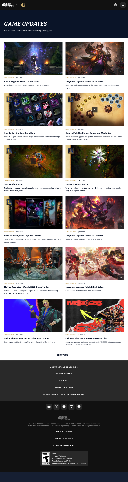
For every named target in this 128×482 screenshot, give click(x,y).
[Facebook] (64, 406)
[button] (33, 65)
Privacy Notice (64, 432)
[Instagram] (71, 406)
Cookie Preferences (64, 445)
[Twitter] (56, 406)
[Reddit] (79, 406)
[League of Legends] (23, 4)
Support (64, 381)
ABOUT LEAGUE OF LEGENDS (64, 367)
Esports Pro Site (64, 387)
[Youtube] (49, 406)
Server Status (64, 374)
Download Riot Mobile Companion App (63, 394)
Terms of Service (64, 439)
